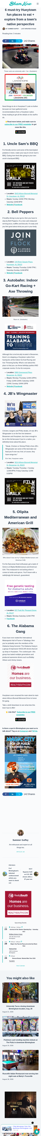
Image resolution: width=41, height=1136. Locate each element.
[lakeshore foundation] (20, 87)
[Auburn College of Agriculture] (20, 775)
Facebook (18, 205)
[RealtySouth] (20, 676)
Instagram (24, 731)
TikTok (34, 731)
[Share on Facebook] (5, 41)
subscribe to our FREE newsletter (18, 124)
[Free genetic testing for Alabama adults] (20, 593)
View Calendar (20, 966)
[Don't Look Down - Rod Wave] (20, 1105)
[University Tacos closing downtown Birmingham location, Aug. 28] (20, 992)
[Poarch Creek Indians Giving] (20, 1130)
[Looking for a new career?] (20, 413)
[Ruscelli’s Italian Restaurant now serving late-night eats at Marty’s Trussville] (20, 1060)
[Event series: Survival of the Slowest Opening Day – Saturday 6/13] (22, 927)
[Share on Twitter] (19, 41)
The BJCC (12, 961)
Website (10, 205)
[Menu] (38, 4)
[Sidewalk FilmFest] (20, 176)
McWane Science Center (15, 934)
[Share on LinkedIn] (12, 41)
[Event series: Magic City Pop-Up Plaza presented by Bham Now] (21, 941)
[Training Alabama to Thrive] (20, 337)
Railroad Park (13, 948)
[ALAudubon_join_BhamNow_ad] (20, 243)
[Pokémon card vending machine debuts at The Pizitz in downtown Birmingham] (20, 1026)
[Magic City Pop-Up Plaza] (20, 748)
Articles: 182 (21, 851)
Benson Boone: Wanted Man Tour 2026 (23, 958)
